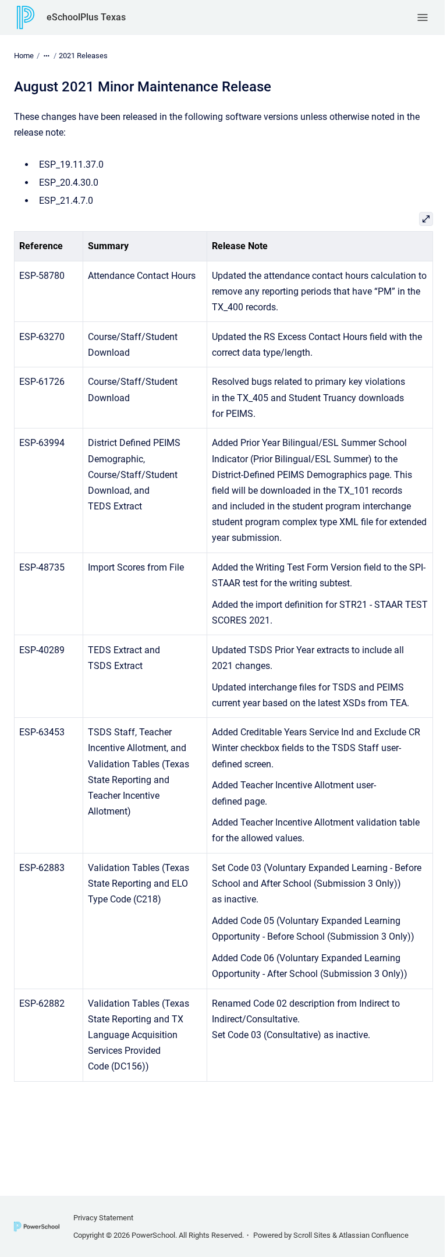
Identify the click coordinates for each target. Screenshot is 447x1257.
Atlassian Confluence (374, 1235)
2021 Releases (83, 55)
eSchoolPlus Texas (86, 17)
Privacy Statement (103, 1217)
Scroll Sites (312, 1235)
